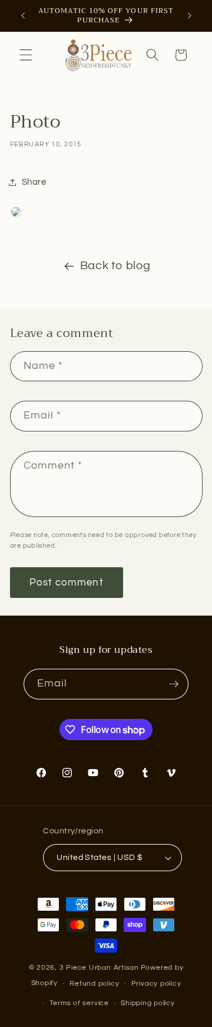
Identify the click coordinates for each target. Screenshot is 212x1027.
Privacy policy (156, 983)
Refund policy (94, 983)
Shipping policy (148, 1003)
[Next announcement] (190, 16)
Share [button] (34, 182)
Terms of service (79, 1003)
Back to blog (115, 266)
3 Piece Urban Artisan (99, 968)
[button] (26, 55)
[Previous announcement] (23, 16)
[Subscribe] (174, 684)
